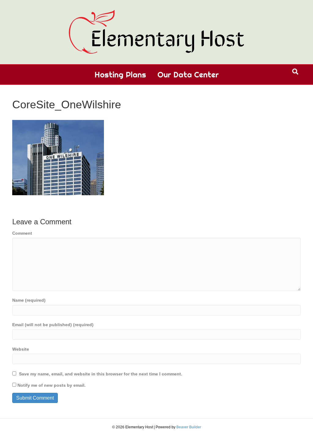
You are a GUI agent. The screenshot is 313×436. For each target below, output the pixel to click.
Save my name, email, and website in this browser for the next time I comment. (100, 373)
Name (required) (29, 300)
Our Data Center (188, 74)
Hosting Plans (120, 74)
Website (20, 349)
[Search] (295, 71)
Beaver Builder (188, 427)
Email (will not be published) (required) (53, 324)
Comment (22, 233)
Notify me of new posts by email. (51, 385)
